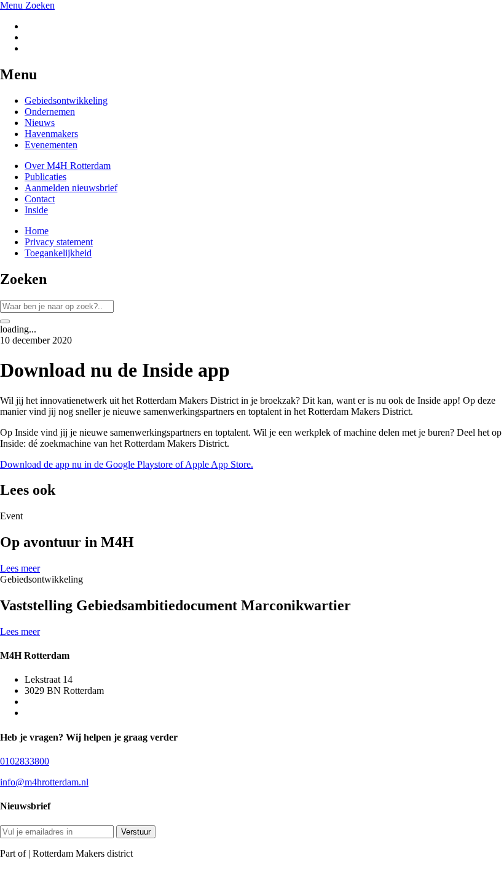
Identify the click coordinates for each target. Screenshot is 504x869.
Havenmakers (51, 133)
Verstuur (136, 831)
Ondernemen (50, 111)
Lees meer (20, 568)
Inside (36, 210)
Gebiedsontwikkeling (66, 100)
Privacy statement (59, 242)
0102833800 (24, 761)
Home (37, 231)
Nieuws (40, 122)
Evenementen (51, 145)
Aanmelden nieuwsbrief (71, 188)
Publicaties (45, 176)
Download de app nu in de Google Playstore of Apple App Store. (126, 464)
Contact (40, 199)
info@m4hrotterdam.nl (44, 782)
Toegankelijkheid (58, 253)
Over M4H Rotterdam (68, 165)
